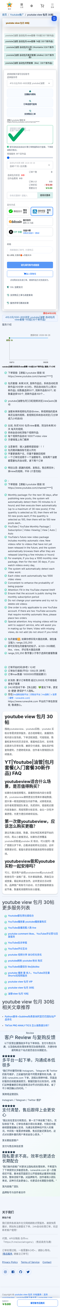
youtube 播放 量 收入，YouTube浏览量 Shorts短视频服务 (29, 974)
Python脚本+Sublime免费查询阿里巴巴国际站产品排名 (30, 1018)
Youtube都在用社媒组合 (21, 915)
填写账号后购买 (37, 1303)
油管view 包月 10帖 (18, 993)
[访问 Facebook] (13, 1272)
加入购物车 (31, 273)
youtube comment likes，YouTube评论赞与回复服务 (33, 935)
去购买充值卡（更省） (32, 233)
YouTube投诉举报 (17, 942)
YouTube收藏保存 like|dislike (23, 966)
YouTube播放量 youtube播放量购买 (27, 921)
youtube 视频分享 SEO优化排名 (25, 954)
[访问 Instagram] (5, 1272)
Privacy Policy (10, 1262)
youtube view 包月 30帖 (21, 987)
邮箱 (9, 244)
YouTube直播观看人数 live (22, 927)
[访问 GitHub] (20, 1272)
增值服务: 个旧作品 (16, 154)
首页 (4, 14)
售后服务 (7, 1253)
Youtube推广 (17, 14)
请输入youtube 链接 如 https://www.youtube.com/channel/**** (23, 121)
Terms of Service (30, 1262)
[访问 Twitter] (28, 1272)
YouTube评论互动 (17, 948)
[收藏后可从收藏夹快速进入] (54, 18)
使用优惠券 (45, 195)
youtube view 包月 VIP (20, 981)
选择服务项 (12, 77)
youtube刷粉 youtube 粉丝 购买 (25, 960)
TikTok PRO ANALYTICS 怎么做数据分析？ (27, 1025)
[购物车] (42, 5)
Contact (47, 1262)
